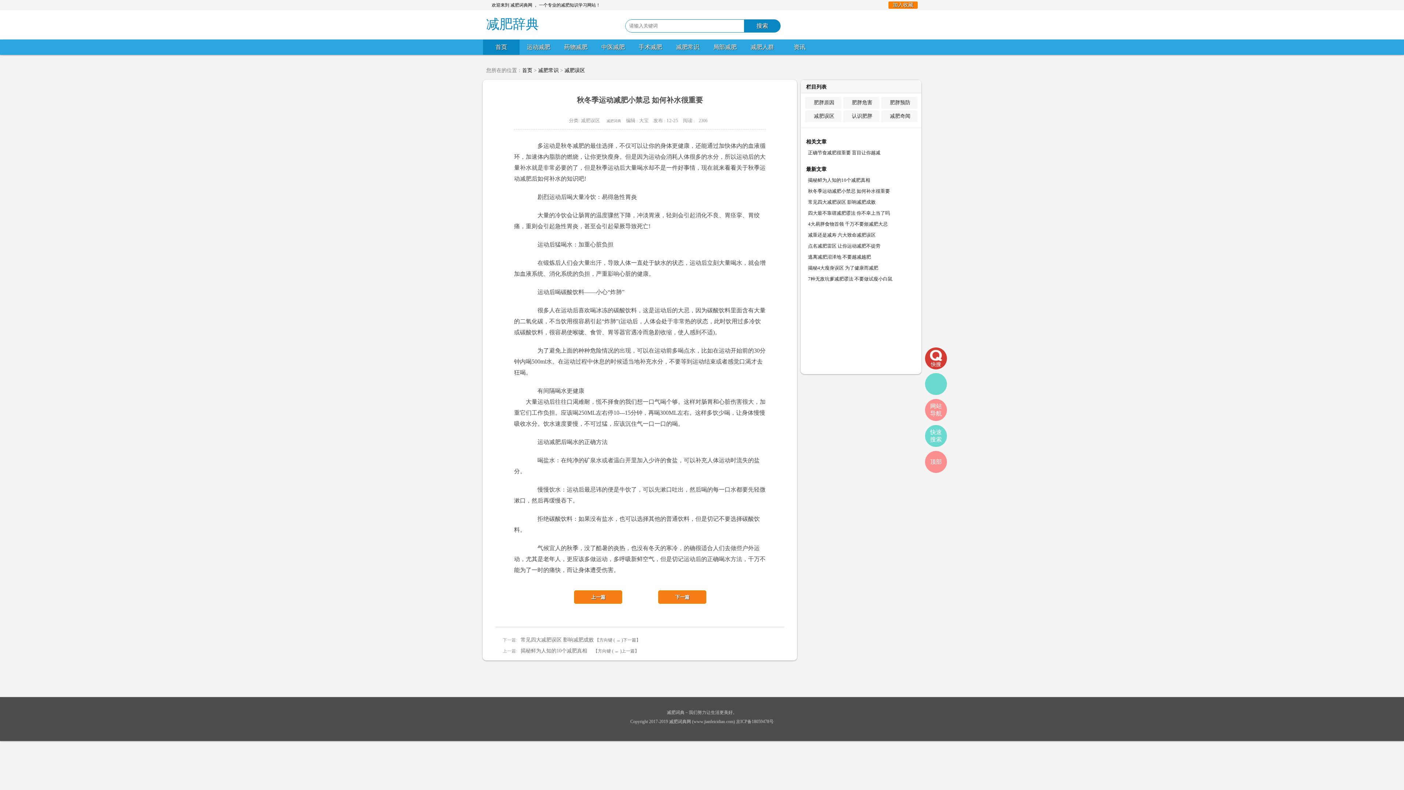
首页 (501, 47)
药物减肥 (576, 47)
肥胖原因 (824, 102)
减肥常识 (687, 47)
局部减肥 (725, 47)
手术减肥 (650, 47)
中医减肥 (613, 47)
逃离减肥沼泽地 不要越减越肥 (839, 257)
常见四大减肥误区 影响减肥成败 (557, 640)
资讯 (799, 47)
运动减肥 (538, 47)
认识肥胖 (862, 116)
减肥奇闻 (900, 116)
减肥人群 (762, 47)
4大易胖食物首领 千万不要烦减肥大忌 (848, 224)
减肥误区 (575, 70)
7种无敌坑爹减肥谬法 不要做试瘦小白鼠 (850, 279)
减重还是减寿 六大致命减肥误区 (842, 235)
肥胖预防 (900, 102)
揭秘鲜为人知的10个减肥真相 (556, 651)
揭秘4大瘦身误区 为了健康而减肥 (843, 268)
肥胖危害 (862, 102)
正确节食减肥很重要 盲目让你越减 (844, 152)
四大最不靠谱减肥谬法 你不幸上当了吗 (849, 213)
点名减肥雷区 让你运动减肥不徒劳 (844, 246)
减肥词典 (614, 121)
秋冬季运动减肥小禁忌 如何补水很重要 (849, 191)
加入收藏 (903, 5)
